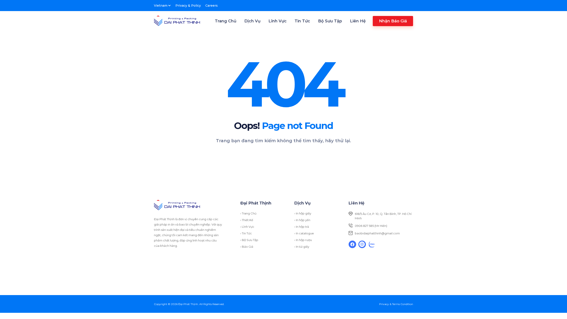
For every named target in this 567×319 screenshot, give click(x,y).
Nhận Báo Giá (393, 21)
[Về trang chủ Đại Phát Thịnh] (177, 21)
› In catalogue (304, 233)
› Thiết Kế (246, 220)
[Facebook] (352, 244)
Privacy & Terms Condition (396, 304)
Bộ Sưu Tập (330, 21)
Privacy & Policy (188, 6)
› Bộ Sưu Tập (249, 240)
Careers (211, 6)
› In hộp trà (301, 226)
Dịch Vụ (252, 21)
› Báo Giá (246, 246)
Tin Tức (302, 21)
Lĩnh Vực (277, 21)
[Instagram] (362, 244)
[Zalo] (372, 244)
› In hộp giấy (302, 213)
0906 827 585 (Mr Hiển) (371, 226)
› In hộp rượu (303, 240)
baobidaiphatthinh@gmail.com (377, 233)
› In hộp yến (302, 220)
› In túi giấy (301, 246)
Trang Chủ (225, 21)
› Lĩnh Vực (247, 226)
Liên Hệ (358, 21)
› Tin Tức (246, 233)
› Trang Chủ (248, 213)
